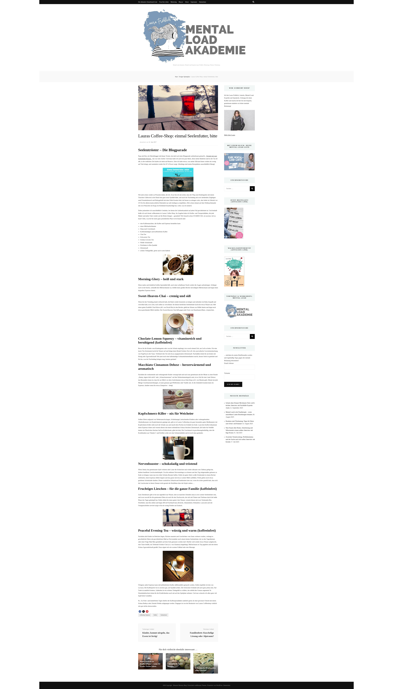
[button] (140, 611)
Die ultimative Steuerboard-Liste (147, 2)
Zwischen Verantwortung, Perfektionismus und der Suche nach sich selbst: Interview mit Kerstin (240, 439)
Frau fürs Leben (164, 2)
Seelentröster (164, 615)
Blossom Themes (201, 685)
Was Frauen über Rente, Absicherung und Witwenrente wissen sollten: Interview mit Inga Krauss (239, 430)
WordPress (219, 685)
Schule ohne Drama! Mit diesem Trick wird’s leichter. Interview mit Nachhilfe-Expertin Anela (240, 405)
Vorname (227, 373)
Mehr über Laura (229, 135)
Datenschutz (202, 2)
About (187, 2)
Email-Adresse (229, 363)
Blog (180, 2)
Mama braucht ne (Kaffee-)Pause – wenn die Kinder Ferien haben (150, 663)
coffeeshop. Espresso (145, 615)
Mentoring (174, 2)
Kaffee (155, 615)
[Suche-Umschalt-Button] (253, 2)
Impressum (194, 2)
